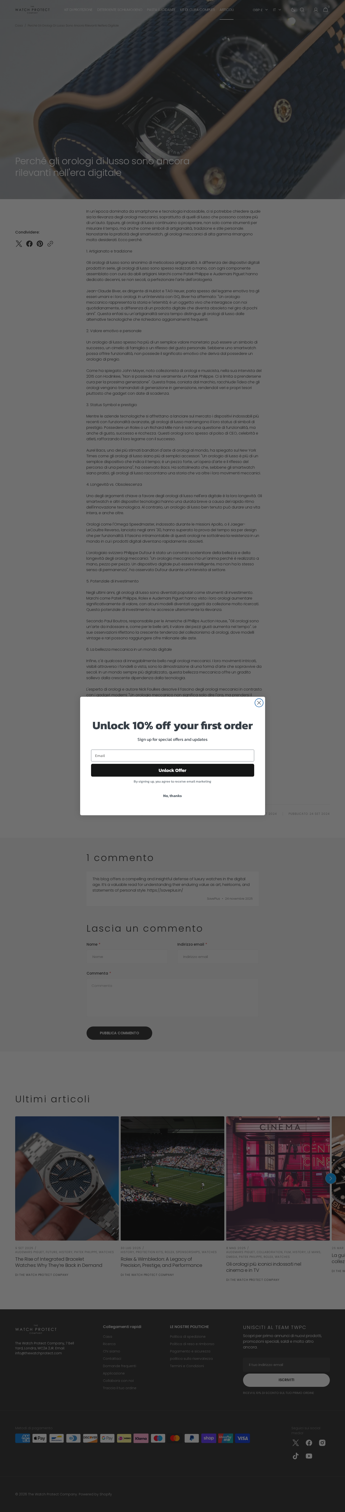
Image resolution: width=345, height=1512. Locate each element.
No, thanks (172, 795)
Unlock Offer (172, 770)
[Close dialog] (259, 703)
